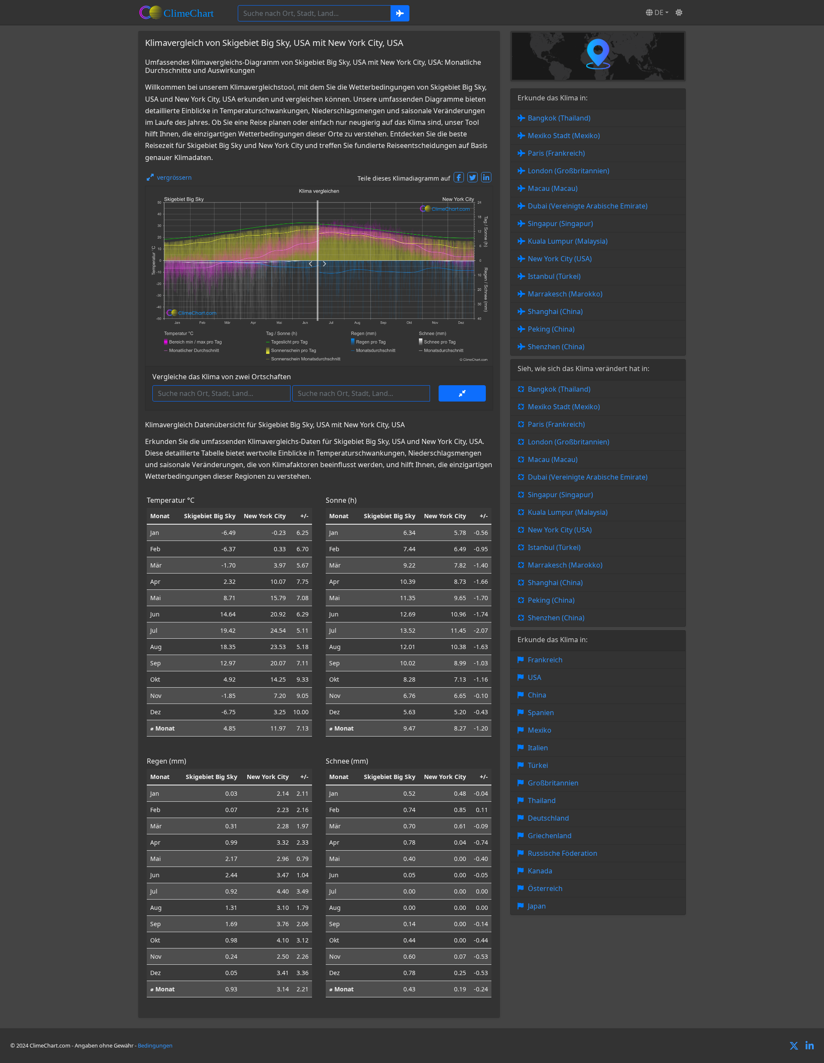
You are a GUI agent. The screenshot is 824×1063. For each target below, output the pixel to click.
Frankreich (545, 659)
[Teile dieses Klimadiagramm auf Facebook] (459, 177)
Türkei (538, 765)
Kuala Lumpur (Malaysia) (568, 241)
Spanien (541, 712)
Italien (538, 747)
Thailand (542, 800)
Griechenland (550, 835)
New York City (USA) (560, 258)
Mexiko (539, 730)
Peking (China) (551, 329)
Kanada (540, 871)
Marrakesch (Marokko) (565, 294)
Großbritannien (553, 783)
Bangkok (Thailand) (559, 118)
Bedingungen (155, 1045)
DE (658, 12)
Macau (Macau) (553, 188)
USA (534, 677)
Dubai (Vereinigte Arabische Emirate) (588, 206)
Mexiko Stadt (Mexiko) (564, 135)
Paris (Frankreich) (556, 153)
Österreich (545, 888)
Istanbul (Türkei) (554, 276)
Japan (537, 906)
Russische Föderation (562, 853)
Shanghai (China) (555, 311)
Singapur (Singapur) (560, 223)
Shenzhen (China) (556, 346)
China (537, 695)
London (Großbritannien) (568, 170)
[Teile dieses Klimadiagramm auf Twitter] (472, 177)
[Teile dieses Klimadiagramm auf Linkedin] (486, 177)
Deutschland (548, 818)
